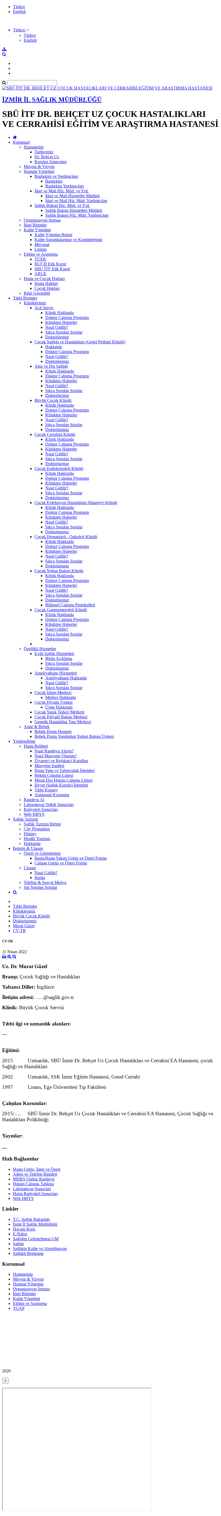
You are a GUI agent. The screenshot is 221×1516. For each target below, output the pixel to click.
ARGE (40, 273)
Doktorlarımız (57, 337)
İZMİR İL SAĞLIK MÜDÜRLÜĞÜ (52, 99)
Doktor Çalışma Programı (67, 317)
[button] (21, 30)
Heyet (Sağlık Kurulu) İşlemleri (61, 785)
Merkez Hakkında (60, 697)
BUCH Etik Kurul (50, 264)
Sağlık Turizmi (25, 819)
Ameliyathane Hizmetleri (55, 673)
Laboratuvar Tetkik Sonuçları (49, 804)
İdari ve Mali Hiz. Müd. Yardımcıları (76, 200)
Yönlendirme (24, 741)
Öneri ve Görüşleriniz (42, 853)
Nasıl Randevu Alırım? (54, 751)
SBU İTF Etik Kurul (52, 269)
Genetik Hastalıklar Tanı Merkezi (62, 721)
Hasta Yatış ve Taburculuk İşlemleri (64, 770)
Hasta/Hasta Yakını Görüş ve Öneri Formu (70, 858)
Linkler (40, 249)
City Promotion (37, 829)
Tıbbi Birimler (25, 298)
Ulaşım (30, 868)
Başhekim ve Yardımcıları (56, 176)
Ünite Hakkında (58, 707)
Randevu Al (34, 799)
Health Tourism (37, 838)
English (19, 11)
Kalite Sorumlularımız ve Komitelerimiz (68, 239)
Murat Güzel (23, 925)
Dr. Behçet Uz (46, 156)
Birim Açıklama (58, 658)
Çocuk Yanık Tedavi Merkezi (59, 712)
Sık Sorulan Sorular (40, 887)
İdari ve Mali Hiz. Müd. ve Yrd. (61, 191)
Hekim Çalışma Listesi (53, 775)
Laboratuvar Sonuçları (32, 1188)
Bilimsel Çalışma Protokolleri (70, 605)
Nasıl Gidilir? (56, 327)
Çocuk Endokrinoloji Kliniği (58, 468)
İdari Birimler (35, 225)
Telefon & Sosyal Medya (45, 882)
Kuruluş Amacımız (50, 161)
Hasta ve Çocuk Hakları (44, 278)
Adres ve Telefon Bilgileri (35, 1174)
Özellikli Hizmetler (40, 648)
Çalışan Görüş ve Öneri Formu (60, 863)
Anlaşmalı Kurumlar (51, 794)
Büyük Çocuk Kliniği (52, 400)
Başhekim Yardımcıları (64, 186)
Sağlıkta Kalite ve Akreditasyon (40, 1248)
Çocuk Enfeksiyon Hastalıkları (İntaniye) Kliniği (75, 502)
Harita (39, 877)
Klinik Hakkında (59, 312)
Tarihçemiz (43, 152)
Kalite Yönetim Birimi (53, 234)
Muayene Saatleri (49, 765)
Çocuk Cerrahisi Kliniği (54, 434)
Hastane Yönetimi (39, 171)
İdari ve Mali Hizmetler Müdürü (72, 195)
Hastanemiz (34, 147)
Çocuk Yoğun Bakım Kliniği (58, 570)
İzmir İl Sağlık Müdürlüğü (35, 1224)
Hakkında (53, 346)
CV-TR (19, 930)
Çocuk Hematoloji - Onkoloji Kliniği (65, 536)
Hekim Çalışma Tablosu (33, 1184)
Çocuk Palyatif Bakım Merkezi (60, 717)
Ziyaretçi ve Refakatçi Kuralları (61, 760)
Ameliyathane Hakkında (66, 678)
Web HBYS (34, 814)
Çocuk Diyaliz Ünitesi (53, 702)
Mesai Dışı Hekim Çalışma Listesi (63, 780)
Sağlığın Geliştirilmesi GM (35, 1239)
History (30, 833)
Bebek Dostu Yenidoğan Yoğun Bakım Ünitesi (74, 736)
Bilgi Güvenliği (37, 293)
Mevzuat (41, 244)
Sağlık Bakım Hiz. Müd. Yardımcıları (77, 215)
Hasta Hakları (46, 283)
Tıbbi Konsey (46, 790)
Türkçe (19, 6)
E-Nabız (20, 1234)
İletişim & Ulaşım (28, 848)
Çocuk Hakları (47, 288)
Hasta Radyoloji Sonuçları (35, 1193)
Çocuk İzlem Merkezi (52, 692)
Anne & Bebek (37, 726)
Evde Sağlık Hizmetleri (54, 653)
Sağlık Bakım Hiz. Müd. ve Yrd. (62, 205)
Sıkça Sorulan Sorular (63, 332)
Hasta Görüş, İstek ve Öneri (36, 1169)
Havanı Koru (24, 1229)
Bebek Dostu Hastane (53, 731)
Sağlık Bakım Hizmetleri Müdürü (73, 210)
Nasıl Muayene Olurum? (55, 756)
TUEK (40, 259)
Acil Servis (43, 307)
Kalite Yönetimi (37, 230)
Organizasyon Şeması (42, 220)
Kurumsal (21, 142)
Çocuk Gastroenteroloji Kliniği (60, 609)
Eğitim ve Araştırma (41, 254)
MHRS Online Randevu (33, 1179)
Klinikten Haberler (61, 322)
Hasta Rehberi (36, 746)
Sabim (18, 1243)
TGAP (19, 1308)
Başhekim (53, 181)
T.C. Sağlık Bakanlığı (31, 1219)
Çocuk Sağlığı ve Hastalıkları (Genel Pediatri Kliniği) (79, 342)
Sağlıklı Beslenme (28, 1253)
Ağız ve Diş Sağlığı (51, 366)
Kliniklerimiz (35, 303)
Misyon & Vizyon (39, 166)
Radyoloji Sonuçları (41, 809)
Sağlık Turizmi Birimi (42, 824)
